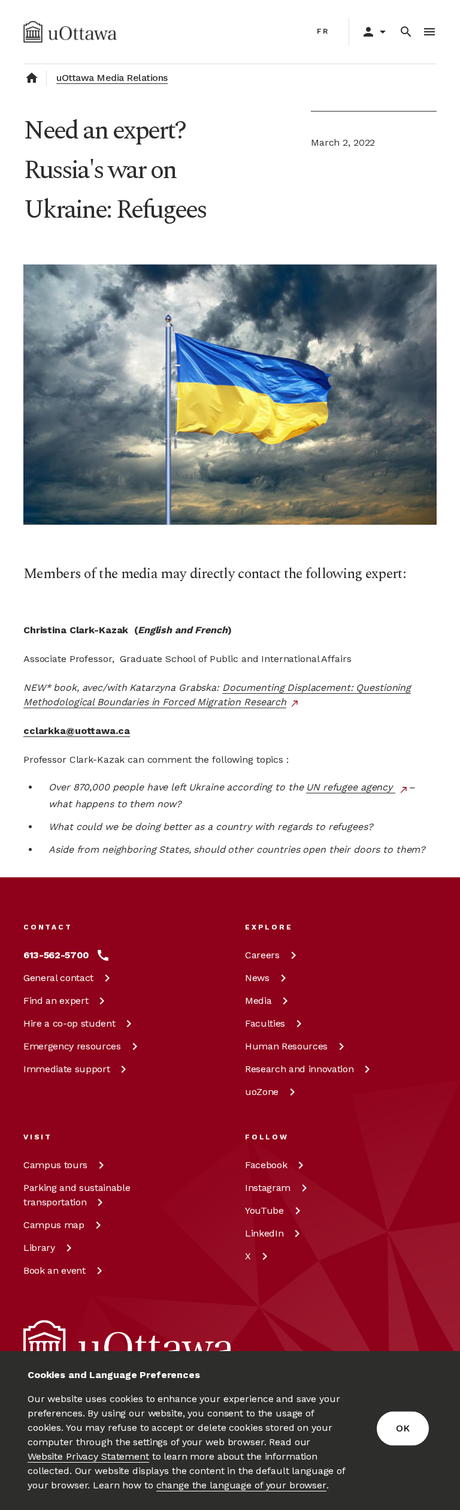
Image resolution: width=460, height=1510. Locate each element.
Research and (299, 1069)
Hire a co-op (69, 1023)
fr (323, 31)
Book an (54, 1270)
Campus (55, 1165)
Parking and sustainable (76, 1195)
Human (286, 1046)
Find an (55, 1000)
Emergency (72, 1046)
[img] (70, 32)
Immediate (66, 1069)
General (58, 977)
